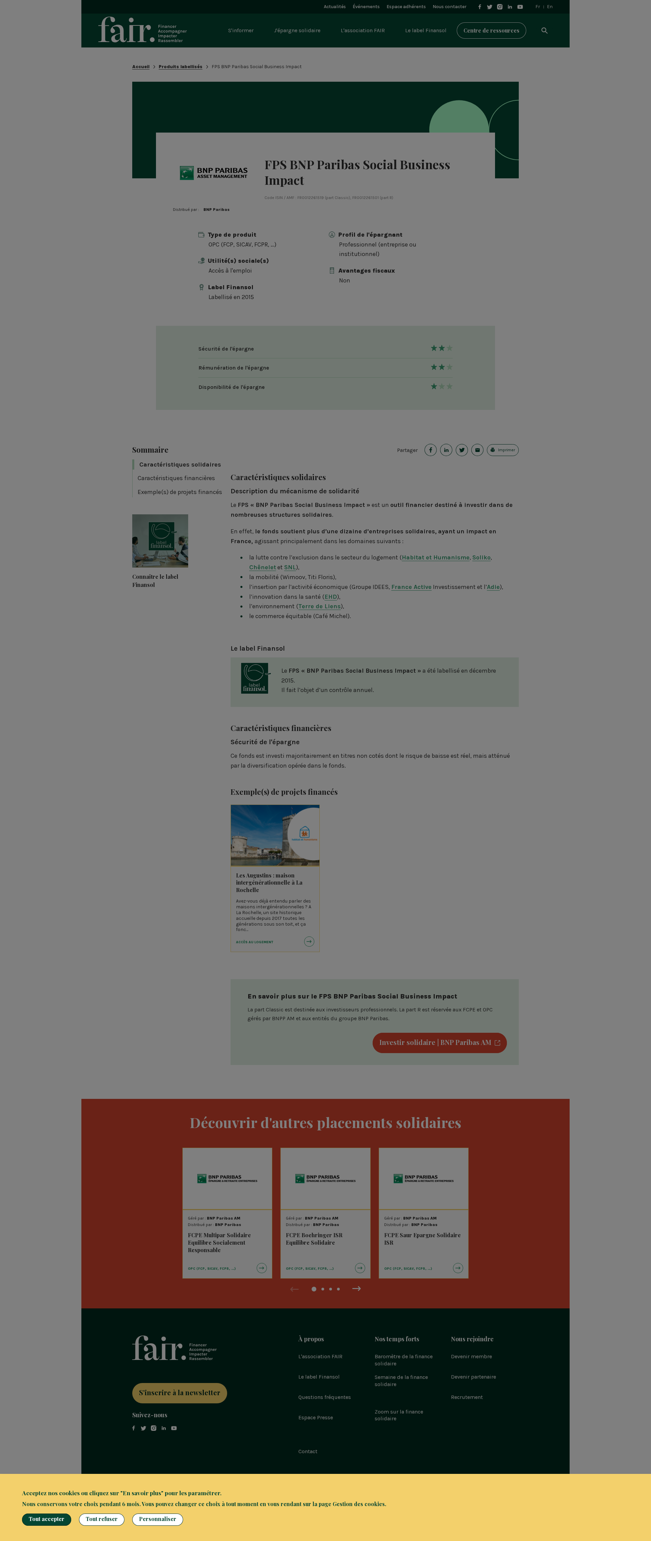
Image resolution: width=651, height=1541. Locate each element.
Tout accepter (46, 1518)
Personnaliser (157, 1518)
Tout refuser (102, 1518)
